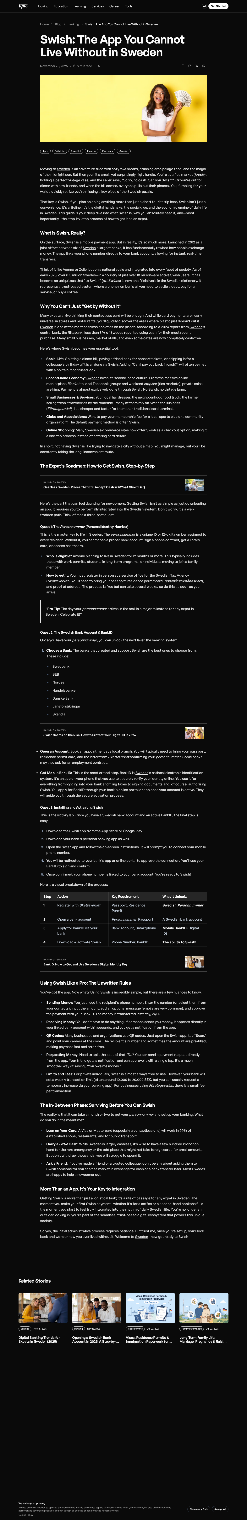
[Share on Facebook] (190, 66)
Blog (58, 24)
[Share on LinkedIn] (204, 66)
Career (114, 6)
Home (44, 24)
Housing (42, 6)
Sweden (63, 169)
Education (61, 6)
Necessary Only (199, 1509)
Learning (80, 6)
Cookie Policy (26, 1514)
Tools (129, 6)
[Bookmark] (183, 66)
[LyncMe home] (23, 6)
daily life (200, 207)
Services (97, 6)
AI (204, 6)
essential (103, 348)
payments (178, 315)
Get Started (218, 6)
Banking (73, 24)
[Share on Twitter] (197, 66)
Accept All (220, 1509)
